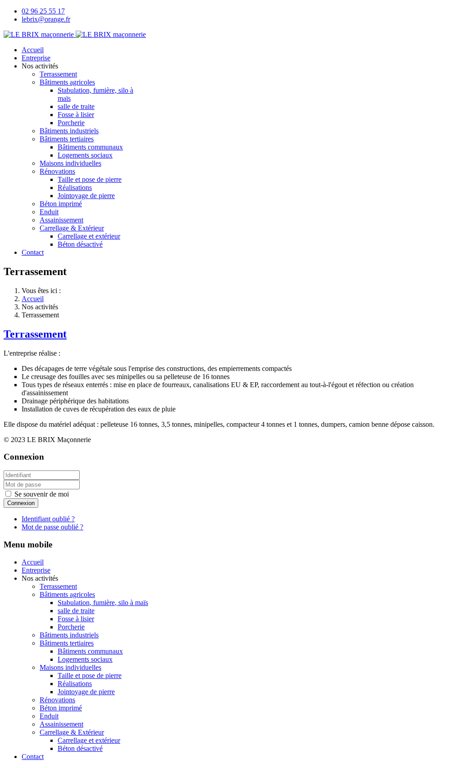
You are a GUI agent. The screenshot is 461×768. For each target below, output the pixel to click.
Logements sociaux (85, 155)
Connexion (21, 503)
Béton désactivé (80, 244)
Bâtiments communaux (90, 147)
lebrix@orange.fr (46, 19)
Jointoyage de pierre (86, 195)
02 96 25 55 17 (43, 11)
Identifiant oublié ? (48, 519)
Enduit (49, 212)
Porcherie (71, 122)
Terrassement (58, 74)
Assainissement (61, 220)
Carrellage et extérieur (89, 236)
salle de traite (76, 106)
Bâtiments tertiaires (67, 139)
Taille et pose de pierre (90, 179)
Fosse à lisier (76, 114)
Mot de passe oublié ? (52, 527)
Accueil (33, 50)
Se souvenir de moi (41, 494)
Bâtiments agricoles (67, 82)
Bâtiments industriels (69, 131)
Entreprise (36, 58)
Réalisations (75, 187)
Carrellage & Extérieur (72, 228)
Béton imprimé (61, 204)
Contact (33, 252)
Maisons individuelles (70, 163)
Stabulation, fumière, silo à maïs (103, 602)
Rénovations (57, 171)
